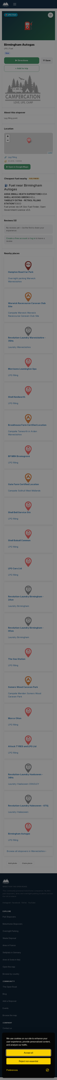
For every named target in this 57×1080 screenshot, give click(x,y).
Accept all (28, 1052)
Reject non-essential (28, 1061)
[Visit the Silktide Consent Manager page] (47, 1070)
